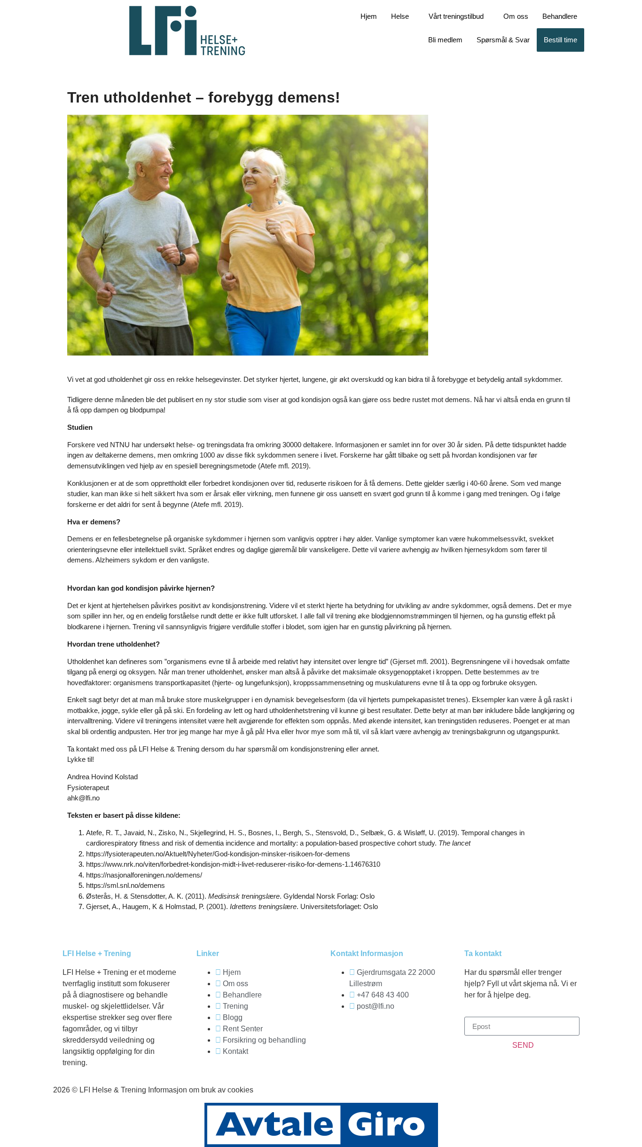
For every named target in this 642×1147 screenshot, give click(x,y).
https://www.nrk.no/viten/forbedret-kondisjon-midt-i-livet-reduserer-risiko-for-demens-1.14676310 (233, 864)
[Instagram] (367, 1033)
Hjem (368, 16)
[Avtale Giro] (321, 1125)
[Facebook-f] (342, 1033)
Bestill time (560, 40)
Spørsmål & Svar (503, 40)
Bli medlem (445, 40)
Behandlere (559, 16)
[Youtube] (393, 1033)
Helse (400, 16)
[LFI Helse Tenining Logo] (187, 30)
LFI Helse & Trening (169, 749)
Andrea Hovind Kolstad (102, 777)
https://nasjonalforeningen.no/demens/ (144, 875)
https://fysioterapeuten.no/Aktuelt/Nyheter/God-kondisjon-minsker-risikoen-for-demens (218, 854)
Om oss (515, 16)
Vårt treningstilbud (456, 16)
